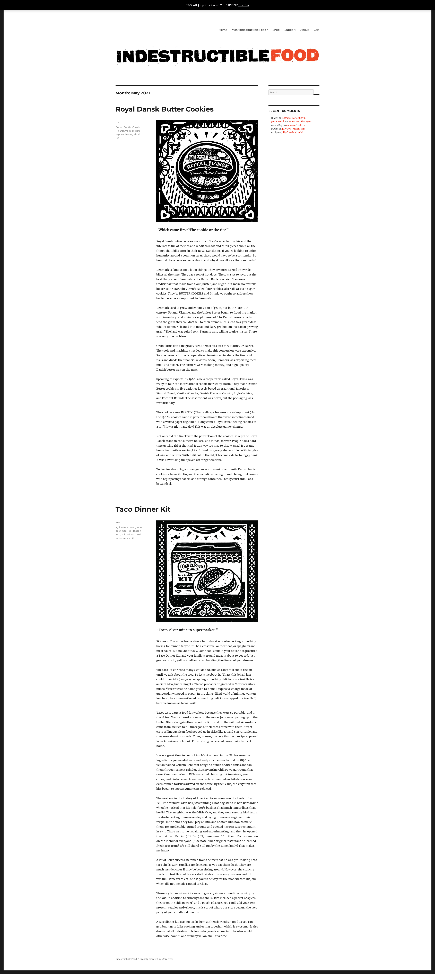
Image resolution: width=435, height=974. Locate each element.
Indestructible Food (126, 959)
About (304, 29)
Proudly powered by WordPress (156, 959)
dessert (136, 130)
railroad (125, 534)
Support (290, 29)
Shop (276, 29)
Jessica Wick (278, 121)
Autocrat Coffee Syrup (294, 118)
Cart (316, 29)
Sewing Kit (131, 134)
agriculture (122, 527)
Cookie (127, 127)
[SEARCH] (316, 94)
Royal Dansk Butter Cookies (165, 109)
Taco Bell (136, 534)
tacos (118, 538)
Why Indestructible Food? (250, 29)
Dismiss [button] (243, 5)
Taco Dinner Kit (143, 509)
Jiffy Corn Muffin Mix (293, 128)
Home (223, 29)
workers (126, 538)
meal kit (126, 530)
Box (118, 522)
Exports (120, 134)
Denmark (125, 130)
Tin (117, 122)
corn (131, 527)
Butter (119, 127)
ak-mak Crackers (295, 125)
